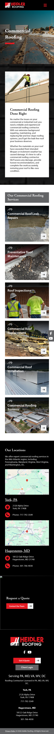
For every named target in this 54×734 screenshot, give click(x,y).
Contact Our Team (16, 606)
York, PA (11, 500)
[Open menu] (45, 5)
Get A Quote (24, 660)
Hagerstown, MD (17, 551)
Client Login (27, 667)
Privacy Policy (10, 731)
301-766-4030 (26, 565)
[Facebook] (24, 652)
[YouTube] (29, 652)
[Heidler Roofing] (23, 5)
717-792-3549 (26, 514)
